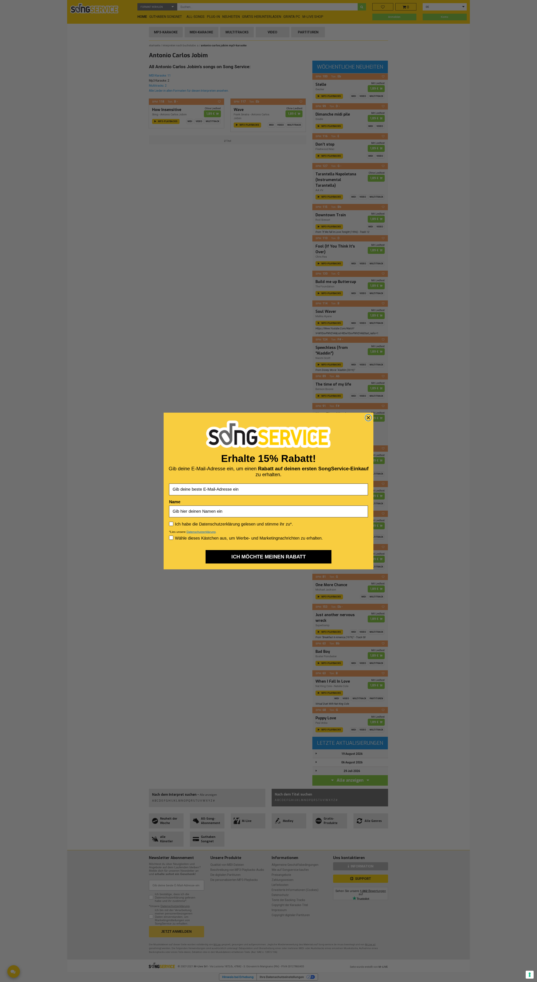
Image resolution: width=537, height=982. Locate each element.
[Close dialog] (368, 417)
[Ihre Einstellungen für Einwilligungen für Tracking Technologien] (530, 975)
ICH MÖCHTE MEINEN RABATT (268, 556)
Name (174, 501)
